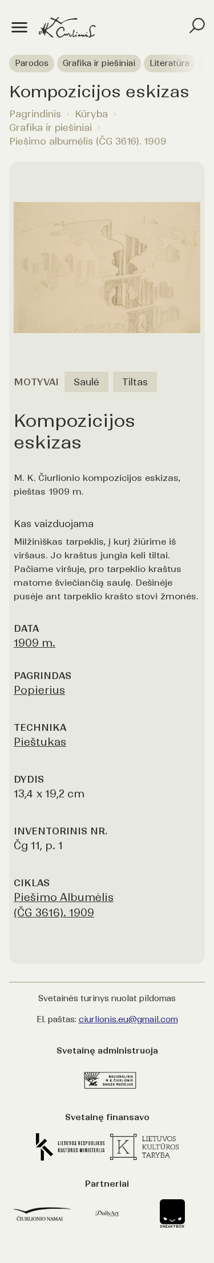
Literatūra (169, 63)
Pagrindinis (35, 114)
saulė (86, 382)
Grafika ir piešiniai (99, 63)
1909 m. (34, 642)
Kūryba (91, 114)
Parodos (32, 63)
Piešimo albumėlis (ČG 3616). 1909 (88, 141)
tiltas (135, 382)
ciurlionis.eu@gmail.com (128, 1019)
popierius (39, 690)
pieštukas (40, 741)
